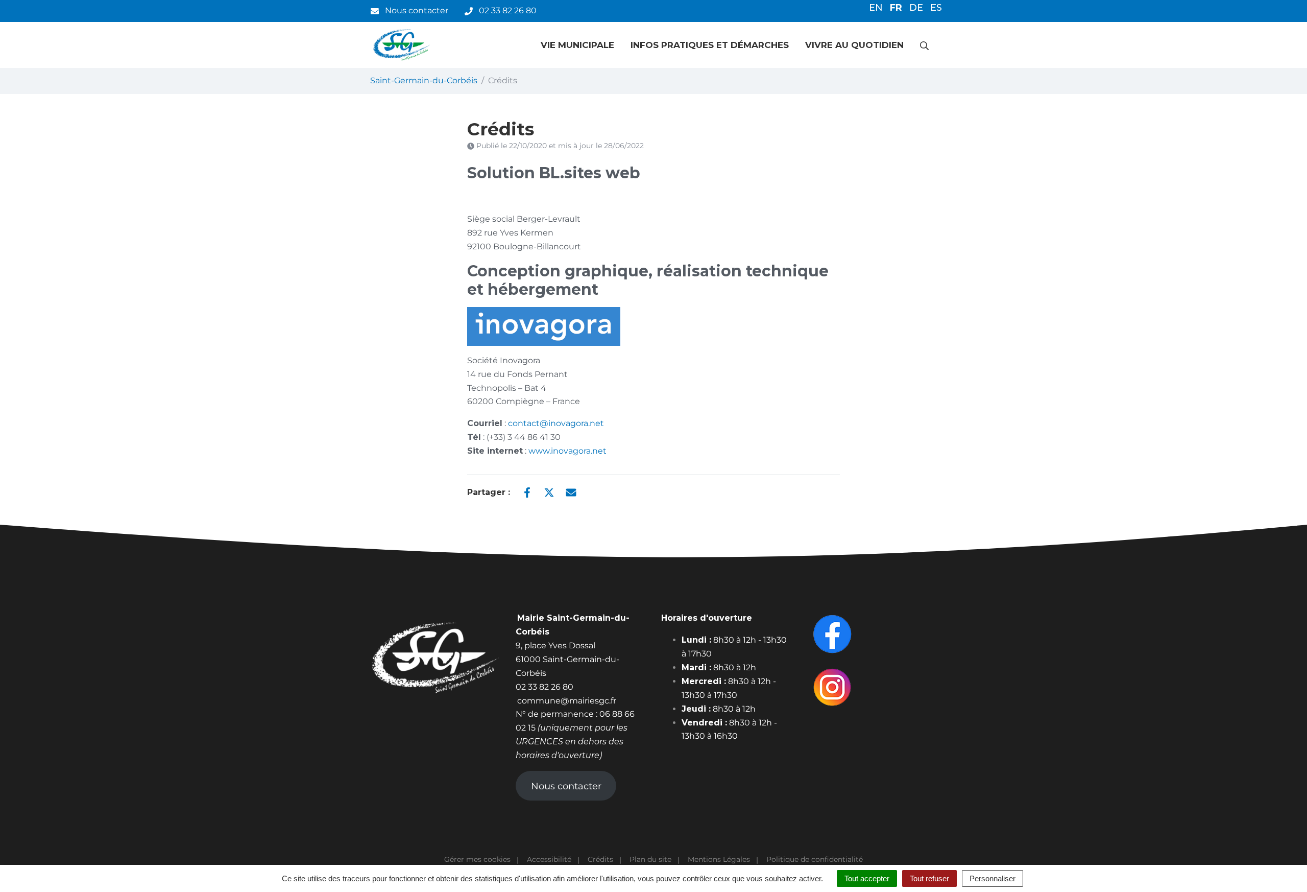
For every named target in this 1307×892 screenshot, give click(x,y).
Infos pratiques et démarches (710, 45)
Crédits (600, 859)
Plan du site (650, 859)
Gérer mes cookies (477, 859)
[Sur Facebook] (527, 491)
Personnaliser (992, 878)
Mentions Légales (719, 859)
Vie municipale (577, 45)
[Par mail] (571, 491)
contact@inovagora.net (556, 423)
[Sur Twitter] (549, 491)
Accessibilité (549, 859)
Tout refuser (929, 878)
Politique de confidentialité (814, 859)
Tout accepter (866, 878)
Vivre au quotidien (854, 45)
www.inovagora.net (567, 451)
